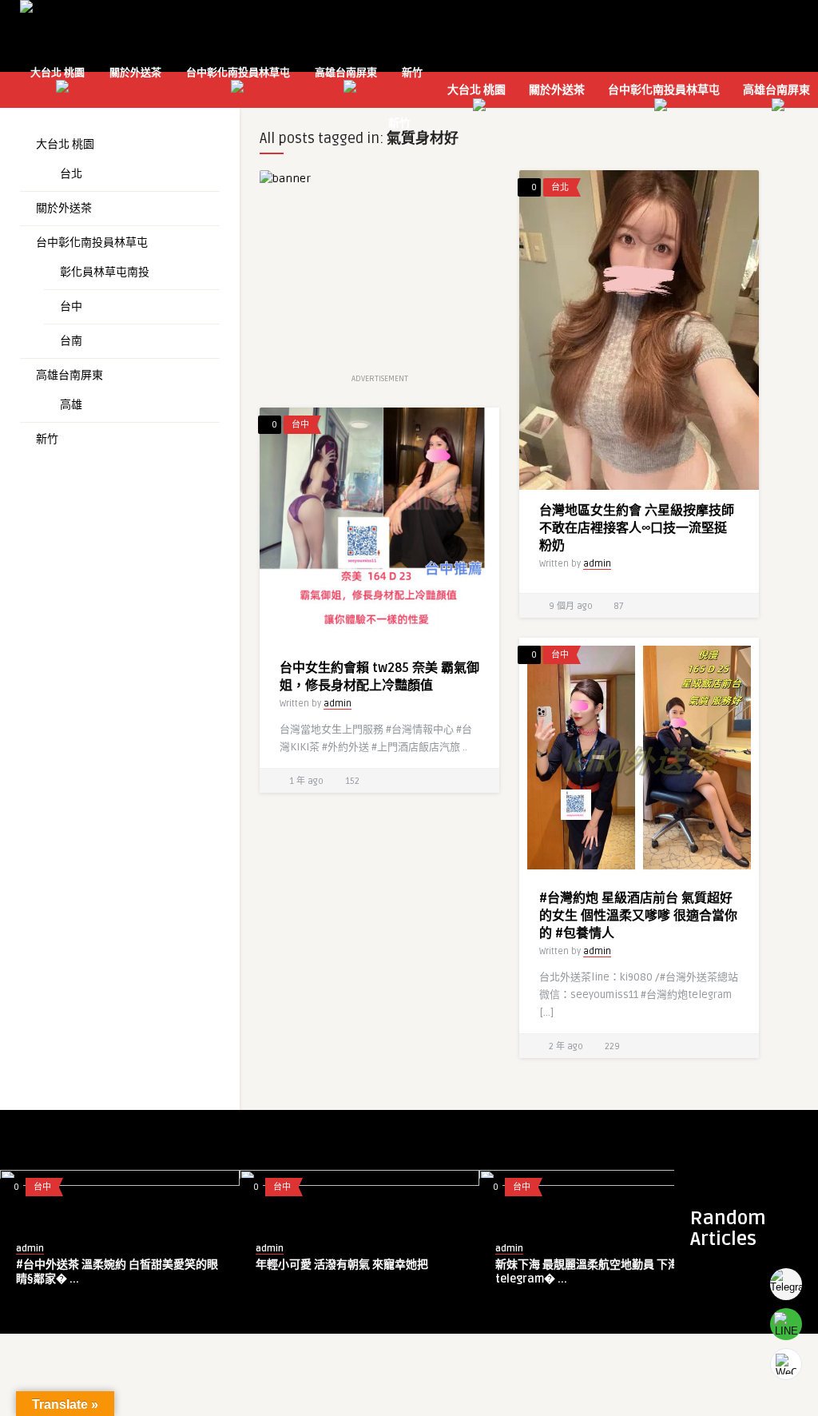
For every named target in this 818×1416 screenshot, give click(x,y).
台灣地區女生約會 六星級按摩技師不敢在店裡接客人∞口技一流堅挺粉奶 (636, 528)
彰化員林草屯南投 (104, 272)
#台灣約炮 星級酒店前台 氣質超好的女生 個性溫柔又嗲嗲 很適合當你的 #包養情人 (638, 915)
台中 (71, 306)
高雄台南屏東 (346, 72)
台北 (71, 174)
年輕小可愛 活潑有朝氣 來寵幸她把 (342, 1264)
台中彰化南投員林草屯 (238, 72)
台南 (71, 341)
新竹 (412, 72)
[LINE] (786, 1324)
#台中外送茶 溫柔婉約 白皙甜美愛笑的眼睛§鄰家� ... (117, 1272)
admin (597, 564)
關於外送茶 (135, 72)
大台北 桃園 (57, 72)
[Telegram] (786, 1284)
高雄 (71, 405)
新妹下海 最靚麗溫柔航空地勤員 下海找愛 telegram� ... (598, 1272)
